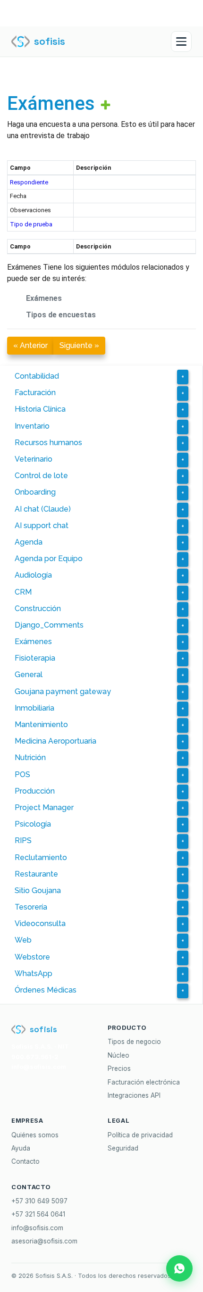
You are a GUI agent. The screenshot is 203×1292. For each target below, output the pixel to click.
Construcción (38, 608)
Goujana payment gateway (63, 691)
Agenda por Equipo (49, 558)
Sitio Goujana (38, 890)
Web (23, 940)
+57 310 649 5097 (39, 1201)
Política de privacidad (140, 1135)
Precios (119, 1068)
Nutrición (30, 757)
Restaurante (36, 874)
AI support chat (41, 525)
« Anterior (30, 345)
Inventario (32, 426)
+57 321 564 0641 (38, 1214)
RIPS (23, 840)
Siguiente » (79, 345)
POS (22, 774)
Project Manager (44, 807)
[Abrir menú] (181, 41)
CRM (23, 592)
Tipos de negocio (134, 1041)
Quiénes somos (35, 1135)
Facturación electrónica (144, 1082)
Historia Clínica (40, 409)
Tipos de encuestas (61, 314)
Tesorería (31, 907)
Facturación (35, 392)
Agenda (28, 542)
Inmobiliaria (34, 708)
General (28, 674)
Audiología (33, 575)
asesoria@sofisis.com (44, 1241)
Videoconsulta (40, 923)
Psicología (33, 824)
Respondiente (29, 182)
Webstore (32, 956)
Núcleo (118, 1055)
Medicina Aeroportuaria (55, 741)
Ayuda (20, 1148)
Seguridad (123, 1148)
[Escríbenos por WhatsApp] (179, 1268)
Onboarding (35, 492)
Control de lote (41, 475)
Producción (35, 791)
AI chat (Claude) (43, 509)
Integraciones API (134, 1095)
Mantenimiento (41, 724)
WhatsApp (33, 973)
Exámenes (51, 103)
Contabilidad (37, 376)
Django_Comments (49, 625)
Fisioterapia (35, 658)
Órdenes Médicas (45, 990)
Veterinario (33, 459)
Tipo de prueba (31, 224)
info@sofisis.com (37, 1228)
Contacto (25, 1161)
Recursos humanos (48, 442)
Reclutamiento (41, 857)
